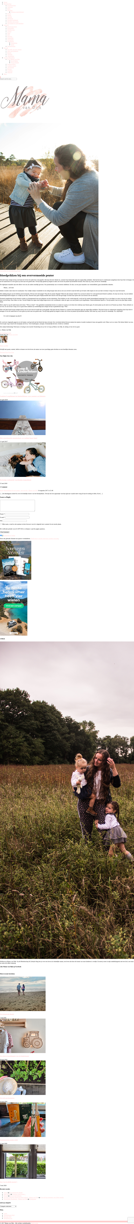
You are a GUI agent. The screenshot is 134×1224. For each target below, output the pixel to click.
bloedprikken (4, 333)
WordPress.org (8, 1218)
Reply (1, 490)
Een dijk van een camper (14, 49)
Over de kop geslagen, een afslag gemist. (52, 1197)
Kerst (12, 44)
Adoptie (9, 17)
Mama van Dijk (13, 334)
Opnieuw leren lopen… (19, 1194)
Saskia (5, 1192)
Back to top (34, 1223)
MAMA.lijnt (11, 30)
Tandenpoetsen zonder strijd (9, 1140)
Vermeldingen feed (9, 1215)
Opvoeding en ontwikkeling (15, 23)
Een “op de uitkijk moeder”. (9, 1182)
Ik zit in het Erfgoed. (16, 1196)
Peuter (9, 13)
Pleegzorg (10, 18)
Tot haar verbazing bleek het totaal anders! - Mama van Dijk (21, 1197)
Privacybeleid (15, 62)
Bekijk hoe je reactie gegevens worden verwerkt (44, 538)
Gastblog (9, 71)
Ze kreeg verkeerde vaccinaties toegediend (15, 480)
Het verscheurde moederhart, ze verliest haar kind (18, 438)
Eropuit (6, 48)
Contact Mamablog (9, 57)
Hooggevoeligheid (12, 20)
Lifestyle (6, 25)
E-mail (2, 517)
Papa (8, 33)
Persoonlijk (10, 28)
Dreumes (9, 10)
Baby (8, 9)
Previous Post (4, 352)
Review (9, 69)
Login (5, 1213)
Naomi (6, 1196)
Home (5, 2)
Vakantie (9, 54)
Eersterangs (32, 1199)
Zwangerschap (11, 5)
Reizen (9, 53)
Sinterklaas (14, 43)
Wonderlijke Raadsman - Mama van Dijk (15, 1199)
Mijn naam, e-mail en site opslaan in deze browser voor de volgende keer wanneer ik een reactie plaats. (31, 524)
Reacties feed (7, 1217)
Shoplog (9, 36)
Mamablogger (11, 46)
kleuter (9, 15)
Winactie (9, 72)
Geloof (9, 31)
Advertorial (10, 67)
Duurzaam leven (12, 26)
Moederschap (7, 4)
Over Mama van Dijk (13, 59)
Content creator (11, 66)
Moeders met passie (13, 22)
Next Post (11, 352)
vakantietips (10, 56)
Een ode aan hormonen (7, 1098)
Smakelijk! (10, 38)
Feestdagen (10, 41)
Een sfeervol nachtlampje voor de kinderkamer (14, 1056)
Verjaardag (10, 40)
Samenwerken (11, 64)
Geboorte (10, 7)
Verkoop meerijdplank (17, 12)
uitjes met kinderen (12, 51)
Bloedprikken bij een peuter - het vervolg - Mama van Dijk (21, 490)
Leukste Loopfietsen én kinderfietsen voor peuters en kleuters (22, 396)
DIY (8, 35)
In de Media (14, 61)
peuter (9, 333)
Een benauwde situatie (7, 1014)
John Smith (7, 1194)
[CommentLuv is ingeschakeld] (8, 535)
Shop (5, 74)
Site (1, 520)
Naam (2, 514)
